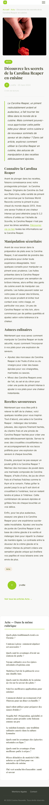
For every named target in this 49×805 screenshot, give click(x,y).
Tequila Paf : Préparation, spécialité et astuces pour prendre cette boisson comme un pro (24, 718)
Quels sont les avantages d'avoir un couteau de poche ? (22, 654)
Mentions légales (19, 791)
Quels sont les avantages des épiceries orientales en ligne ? (24, 741)
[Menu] (43, 2)
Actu (13, 10)
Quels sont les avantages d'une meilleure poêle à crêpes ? (20, 750)
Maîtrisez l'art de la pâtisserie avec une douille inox (22, 672)
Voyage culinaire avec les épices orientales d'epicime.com (21, 663)
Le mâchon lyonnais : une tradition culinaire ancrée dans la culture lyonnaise (22, 730)
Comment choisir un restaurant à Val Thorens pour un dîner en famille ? (23, 699)
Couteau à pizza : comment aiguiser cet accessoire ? (23, 645)
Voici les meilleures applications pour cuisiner (24, 690)
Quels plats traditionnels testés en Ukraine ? (22, 636)
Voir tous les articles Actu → (18, 599)
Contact (33, 791)
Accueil (6, 10)
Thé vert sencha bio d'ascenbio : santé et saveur (24, 771)
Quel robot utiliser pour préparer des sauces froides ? (24, 708)
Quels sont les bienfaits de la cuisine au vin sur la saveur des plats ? (23, 681)
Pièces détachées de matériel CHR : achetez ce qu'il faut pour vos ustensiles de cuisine (23, 760)
